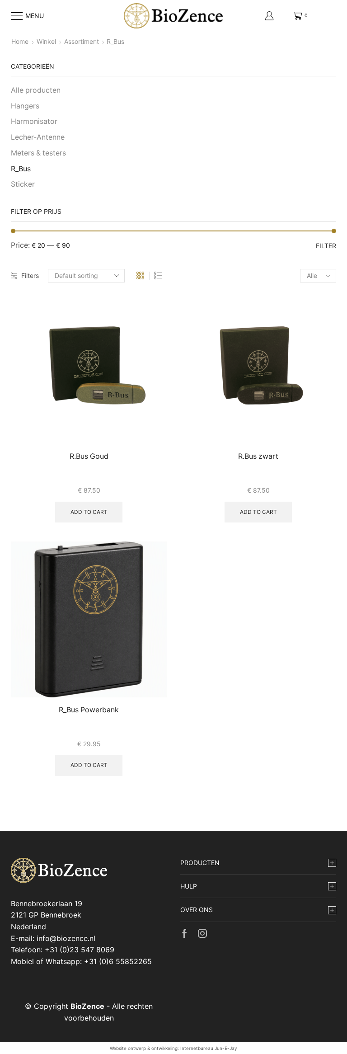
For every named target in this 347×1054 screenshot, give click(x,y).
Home (19, 41)
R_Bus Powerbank (89, 710)
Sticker (23, 184)
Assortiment (81, 41)
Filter (326, 245)
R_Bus (21, 169)
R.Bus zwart (258, 456)
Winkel (46, 41)
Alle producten (36, 90)
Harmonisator (34, 121)
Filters (30, 275)
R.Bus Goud (89, 456)
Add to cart (89, 511)
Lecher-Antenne (38, 137)
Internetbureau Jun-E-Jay (208, 1048)
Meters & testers (38, 153)
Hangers (25, 106)
